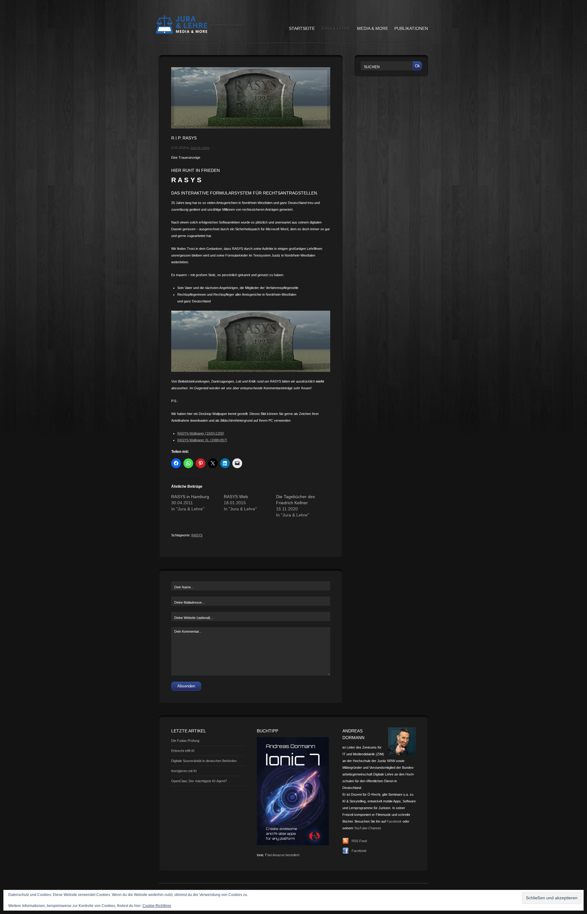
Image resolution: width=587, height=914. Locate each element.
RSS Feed (359, 841)
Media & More (372, 28)
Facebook (394, 821)
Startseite (302, 28)
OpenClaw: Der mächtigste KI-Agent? (199, 781)
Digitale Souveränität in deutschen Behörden (204, 761)
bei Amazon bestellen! (284, 855)
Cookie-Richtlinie (156, 906)
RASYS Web (236, 496)
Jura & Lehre (336, 28)
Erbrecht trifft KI (182, 751)
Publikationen (411, 28)
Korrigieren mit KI (184, 771)
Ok (417, 66)
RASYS (196, 535)
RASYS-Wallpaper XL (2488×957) (202, 440)
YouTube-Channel (367, 828)
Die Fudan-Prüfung (185, 740)
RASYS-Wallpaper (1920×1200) (200, 433)
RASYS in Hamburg (190, 496)
